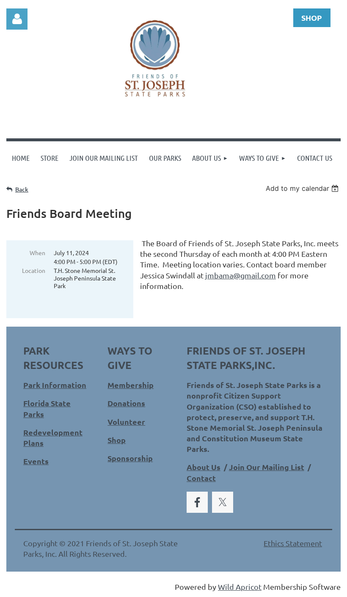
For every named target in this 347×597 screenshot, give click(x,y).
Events (36, 461)
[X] (222, 502)
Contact (201, 478)
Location (33, 270)
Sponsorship (130, 458)
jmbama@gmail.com (240, 275)
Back (21, 189)
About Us (203, 467)
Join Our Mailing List (266, 467)
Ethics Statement (293, 543)
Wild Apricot (240, 586)
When (37, 252)
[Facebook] (197, 502)
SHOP (311, 17)
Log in (17, 19)
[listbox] (303, 188)
